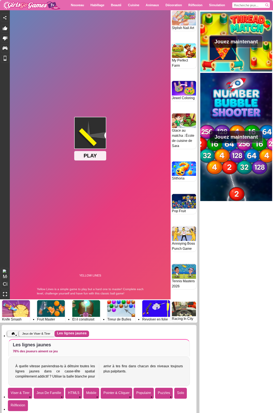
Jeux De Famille (48, 393)
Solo (180, 393)
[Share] (5, 18)
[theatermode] (5, 278)
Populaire (143, 393)
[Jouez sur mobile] (5, 59)
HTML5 (73, 393)
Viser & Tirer (20, 393)
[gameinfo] (5, 48)
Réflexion (18, 405)
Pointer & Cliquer (116, 393)
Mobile (91, 393)
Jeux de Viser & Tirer (36, 333)
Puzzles (164, 393)
